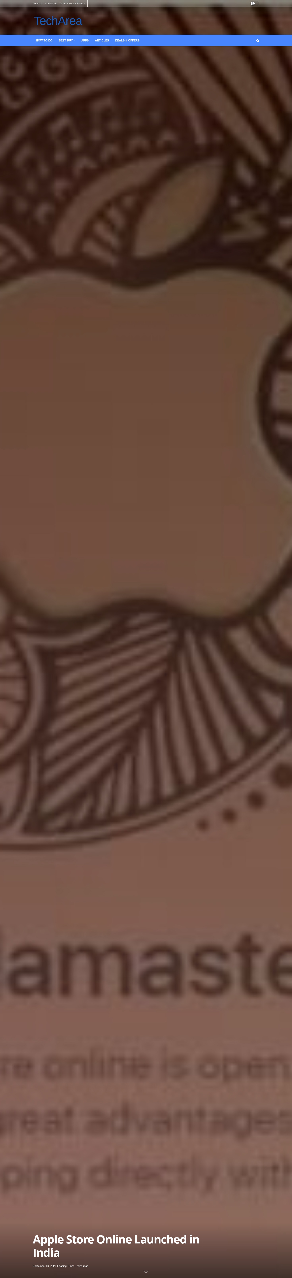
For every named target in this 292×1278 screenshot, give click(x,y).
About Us (38, 3)
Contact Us (51, 3)
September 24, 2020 (44, 1266)
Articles (102, 40)
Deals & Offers (127, 40)
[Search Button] (257, 40)
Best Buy (66, 40)
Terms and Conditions (71, 3)
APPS (85, 40)
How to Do (44, 40)
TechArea (58, 20)
